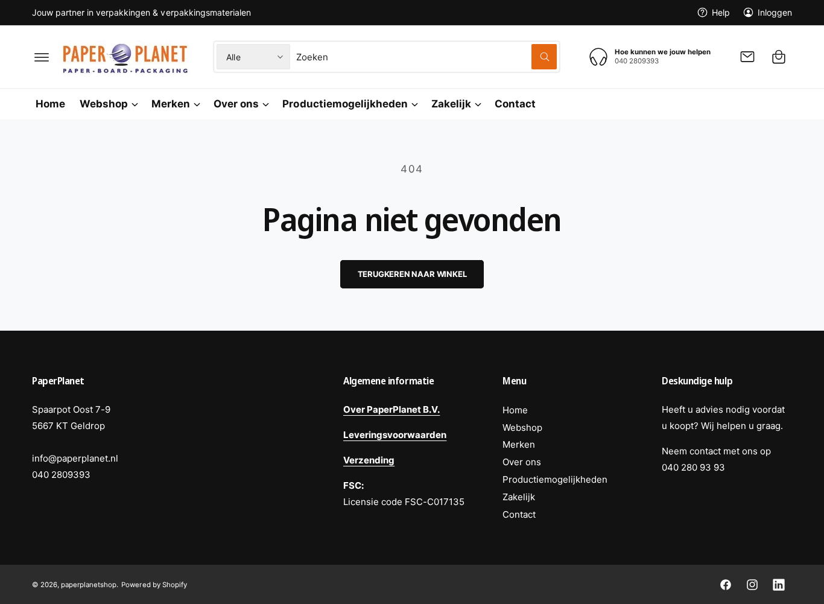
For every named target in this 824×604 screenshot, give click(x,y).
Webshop (104, 104)
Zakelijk (451, 104)
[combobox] (426, 56)
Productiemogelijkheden (344, 104)
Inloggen (775, 12)
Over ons (236, 104)
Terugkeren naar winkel (412, 274)
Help (721, 12)
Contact (519, 514)
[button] (41, 56)
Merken (170, 104)
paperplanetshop (88, 584)
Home (515, 410)
